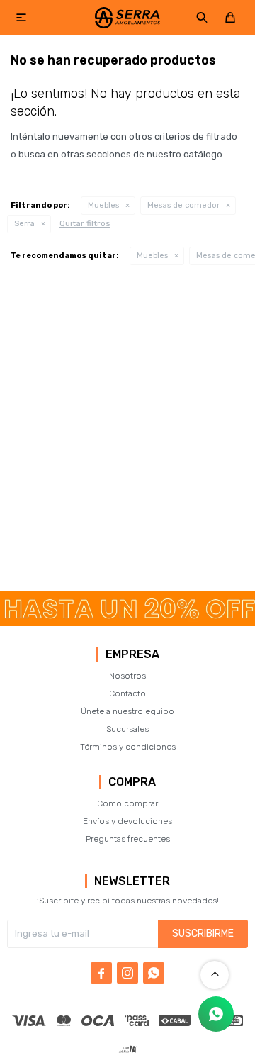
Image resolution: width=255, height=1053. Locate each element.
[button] (202, 17)
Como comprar (127, 803)
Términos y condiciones (128, 747)
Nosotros (127, 676)
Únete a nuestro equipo (127, 711)
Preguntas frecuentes (128, 839)
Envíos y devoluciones (127, 821)
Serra (24, 223)
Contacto (127, 693)
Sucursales (127, 729)
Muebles (103, 205)
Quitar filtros (85, 223)
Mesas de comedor (183, 205)
